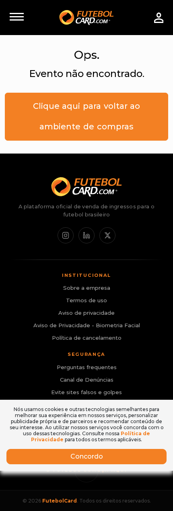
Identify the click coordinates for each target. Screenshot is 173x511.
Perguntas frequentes (87, 367)
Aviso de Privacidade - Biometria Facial (86, 325)
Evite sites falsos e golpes (86, 392)
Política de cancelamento (87, 337)
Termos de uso (86, 300)
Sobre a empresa (86, 288)
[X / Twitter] (107, 235)
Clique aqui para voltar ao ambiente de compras (86, 116)
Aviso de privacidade (86, 313)
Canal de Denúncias (86, 379)
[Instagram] (66, 235)
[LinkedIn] (86, 235)
